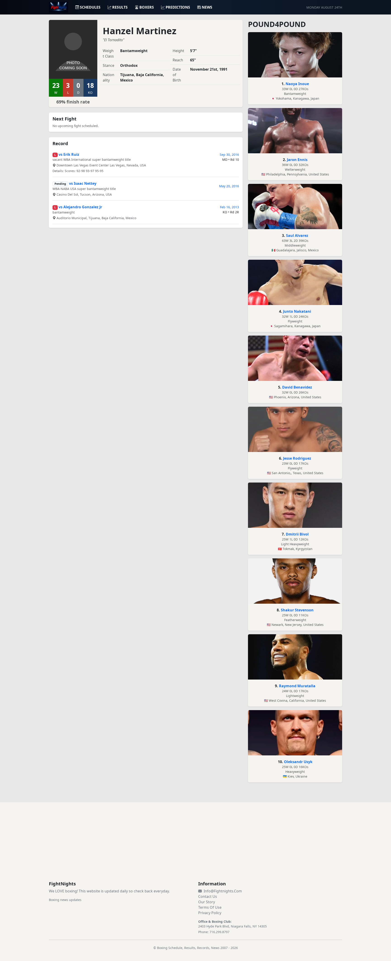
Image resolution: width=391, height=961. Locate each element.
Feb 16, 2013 (229, 207)
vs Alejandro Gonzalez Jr (80, 206)
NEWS (207, 7)
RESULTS (120, 7)
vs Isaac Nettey (82, 183)
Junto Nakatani (297, 311)
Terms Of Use (210, 907)
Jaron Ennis (297, 159)
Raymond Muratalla (297, 685)
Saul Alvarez (297, 235)
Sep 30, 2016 (229, 154)
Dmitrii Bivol (297, 534)
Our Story (206, 901)
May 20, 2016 (229, 186)
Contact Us (207, 896)
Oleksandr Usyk (298, 761)
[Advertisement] (195, 847)
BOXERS (146, 7)
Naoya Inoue (297, 83)
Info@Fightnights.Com (223, 891)
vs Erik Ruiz (69, 154)
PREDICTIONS (178, 7)
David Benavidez (297, 387)
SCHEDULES (90, 7)
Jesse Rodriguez (297, 458)
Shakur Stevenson (297, 610)
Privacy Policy (209, 912)
